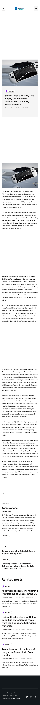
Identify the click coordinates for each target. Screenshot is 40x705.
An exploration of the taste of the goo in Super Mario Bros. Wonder (18, 652)
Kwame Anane (11, 108)
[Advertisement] (20, 34)
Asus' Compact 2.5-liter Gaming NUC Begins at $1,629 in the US (20, 592)
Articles (5, 535)
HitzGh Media (15, 698)
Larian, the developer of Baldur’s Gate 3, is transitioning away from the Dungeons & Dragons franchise (20, 621)
